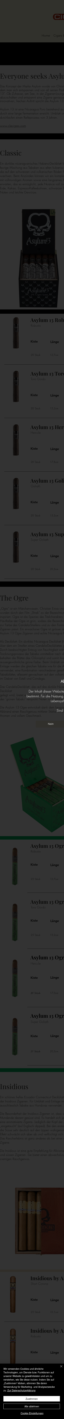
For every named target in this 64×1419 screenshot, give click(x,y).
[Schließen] (59, 1368)
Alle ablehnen (31, 1406)
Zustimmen (32, 1398)
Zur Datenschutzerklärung (21, 1390)
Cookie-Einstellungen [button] (32, 1413)
